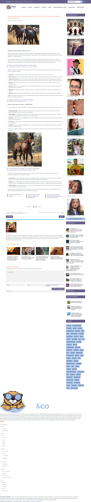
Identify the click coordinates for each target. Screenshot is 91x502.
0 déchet (69, 325)
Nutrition (78, 363)
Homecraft (3, 449)
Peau (73, 366)
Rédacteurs (69, 377)
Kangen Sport (5, 490)
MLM (79, 358)
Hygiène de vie (70, 355)
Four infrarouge (6, 471)
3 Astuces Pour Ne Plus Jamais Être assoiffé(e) (76, 302)
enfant (75, 344)
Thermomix (5, 475)
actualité (69, 328)
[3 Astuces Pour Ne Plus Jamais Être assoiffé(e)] (68, 302)
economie (69, 344)
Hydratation (79, 352)
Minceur (74, 358)
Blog (82, 331)
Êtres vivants (74, 388)
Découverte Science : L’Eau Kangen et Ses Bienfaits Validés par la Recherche (76, 280)
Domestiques (5, 430)
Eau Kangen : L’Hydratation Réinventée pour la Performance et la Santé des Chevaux (54, 196)
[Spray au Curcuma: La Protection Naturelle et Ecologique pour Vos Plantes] (68, 307)
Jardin (4, 453)
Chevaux (15, 20)
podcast (74, 369)
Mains (4, 442)
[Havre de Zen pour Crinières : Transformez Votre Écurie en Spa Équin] (56, 251)
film (68, 352)
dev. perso (74, 339)
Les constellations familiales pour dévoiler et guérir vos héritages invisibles (74, 242)
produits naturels (71, 371)
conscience (69, 336)
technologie (70, 380)
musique (76, 360)
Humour (73, 352)
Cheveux (4, 437)
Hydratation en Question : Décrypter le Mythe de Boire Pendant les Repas (22, 170)
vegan (68, 385)
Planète (69, 369)
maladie (69, 358)
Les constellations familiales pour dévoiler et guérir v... (23, 1)
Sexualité (5, 486)
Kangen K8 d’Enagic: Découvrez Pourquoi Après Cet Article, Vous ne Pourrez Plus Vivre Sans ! (75, 261)
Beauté (30, 7)
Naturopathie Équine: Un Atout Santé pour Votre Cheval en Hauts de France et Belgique (42, 258)
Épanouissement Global (59, 7)
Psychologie (81, 371)
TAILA (7, 233)
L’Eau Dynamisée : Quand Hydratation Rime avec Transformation (34, 196)
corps (81, 336)
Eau (83, 339)
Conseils (76, 336)
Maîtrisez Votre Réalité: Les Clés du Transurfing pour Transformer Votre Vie (76, 285)
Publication (71, 7)
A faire (74, 328)
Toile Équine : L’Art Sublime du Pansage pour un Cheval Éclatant (27, 257)
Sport (4, 488)
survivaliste (77, 377)
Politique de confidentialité (36, 501)
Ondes (68, 366)
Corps (4, 439)
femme (81, 350)
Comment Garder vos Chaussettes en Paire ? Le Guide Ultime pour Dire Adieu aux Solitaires (77, 315)
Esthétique (69, 350)
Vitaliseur (74, 385)
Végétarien (80, 385)
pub (68, 374)
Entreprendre (70, 347)
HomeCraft (37, 7)
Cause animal (74, 333)
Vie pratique (3, 482)
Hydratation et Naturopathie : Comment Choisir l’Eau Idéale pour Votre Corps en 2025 (74, 230)
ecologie (79, 341)
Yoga (68, 388)
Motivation (69, 360)
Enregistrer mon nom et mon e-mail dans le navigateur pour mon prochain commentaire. (54, 285)
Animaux (24, 7)
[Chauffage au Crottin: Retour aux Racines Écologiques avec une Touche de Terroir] (13, 251)
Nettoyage (5, 458)
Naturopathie (80, 7)
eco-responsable (71, 341)
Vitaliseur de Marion (7, 477)
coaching (81, 333)
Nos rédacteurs (64, 1)
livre (82, 355)
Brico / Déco (5, 451)
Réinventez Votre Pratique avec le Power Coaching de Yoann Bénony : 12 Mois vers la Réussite (75, 248)
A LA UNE (80, 328)
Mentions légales (26, 501)
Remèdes (78, 374)
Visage (4, 446)
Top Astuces (69, 382)
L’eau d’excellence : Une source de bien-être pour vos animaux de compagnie (23, 66)
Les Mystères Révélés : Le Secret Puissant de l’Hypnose (77, 274)
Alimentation (5, 464)
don (80, 339)
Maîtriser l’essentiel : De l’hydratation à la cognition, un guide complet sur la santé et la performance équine (74, 268)
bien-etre (77, 331)
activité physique (77, 325)
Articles (2, 433)
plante (77, 366)
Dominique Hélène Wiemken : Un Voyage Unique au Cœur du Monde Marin (77, 236)
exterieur (76, 350)
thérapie (77, 380)
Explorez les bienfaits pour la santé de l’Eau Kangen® (21, 99)
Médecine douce (70, 363)
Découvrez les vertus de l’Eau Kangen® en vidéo (17, 101)
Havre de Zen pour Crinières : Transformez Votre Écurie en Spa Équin (56, 257)
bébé (68, 333)
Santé (49, 7)
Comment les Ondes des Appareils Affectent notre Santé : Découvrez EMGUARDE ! (75, 255)
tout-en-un (77, 382)
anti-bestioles (70, 331)
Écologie (4, 484)
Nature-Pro (5, 466)
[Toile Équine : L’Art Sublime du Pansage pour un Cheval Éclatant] (28, 251)
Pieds (4, 444)
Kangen (77, 355)
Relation (72, 374)
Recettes (44, 7)
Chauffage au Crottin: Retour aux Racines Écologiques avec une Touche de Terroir (12, 258)
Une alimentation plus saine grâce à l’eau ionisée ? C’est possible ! (24, 168)
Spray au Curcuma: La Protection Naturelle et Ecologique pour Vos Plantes (77, 308)
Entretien (77, 347)
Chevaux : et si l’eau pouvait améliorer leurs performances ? (23, 65)
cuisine (68, 339)
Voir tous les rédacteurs (76, 218)
